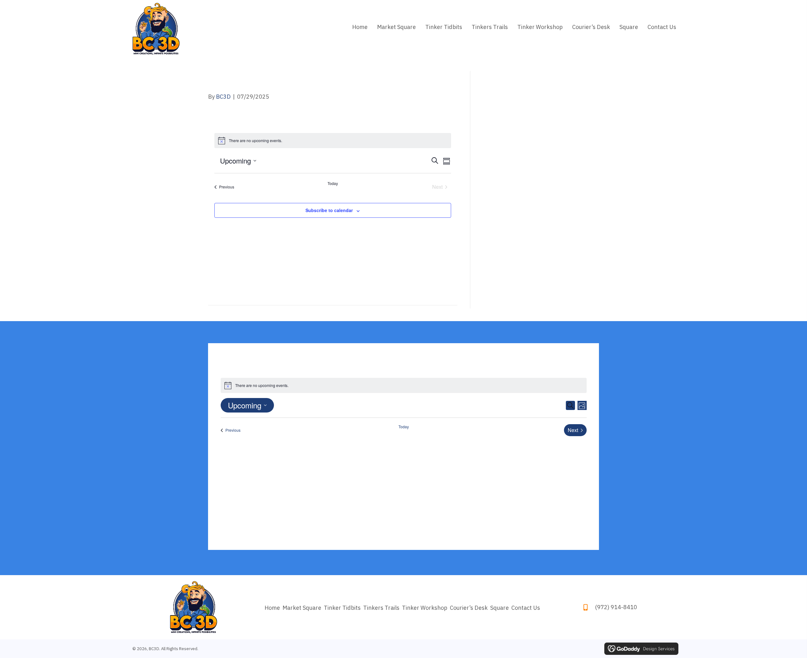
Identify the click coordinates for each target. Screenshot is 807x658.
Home (272, 608)
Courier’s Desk (469, 608)
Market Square (301, 608)
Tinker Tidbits (342, 608)
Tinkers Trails (381, 608)
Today (333, 183)
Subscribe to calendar (329, 210)
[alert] (332, 140)
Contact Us (525, 608)
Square (499, 608)
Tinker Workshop (424, 608)
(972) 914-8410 (616, 607)
